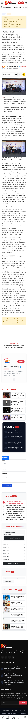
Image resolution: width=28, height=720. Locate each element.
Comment (4, 473)
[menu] (2, 3)
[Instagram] (9, 657)
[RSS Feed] (14, 379)
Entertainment (7, 7)
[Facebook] (2, 657)
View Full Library (14, 563)
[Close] (24, 18)
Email (3, 467)
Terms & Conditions (6, 713)
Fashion (21, 7)
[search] (26, 3)
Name (3, 460)
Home (3, 12)
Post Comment (7, 485)
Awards (7, 12)
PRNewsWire (23, 713)
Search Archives (14, 538)
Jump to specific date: (9, 532)
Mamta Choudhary (11, 367)
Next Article (13, 343)
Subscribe (22, 702)
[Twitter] (6, 657)
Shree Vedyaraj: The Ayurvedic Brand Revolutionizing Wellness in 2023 (14, 346)
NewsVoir (15, 713)
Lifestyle (15, 7)
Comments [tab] (5, 457)
